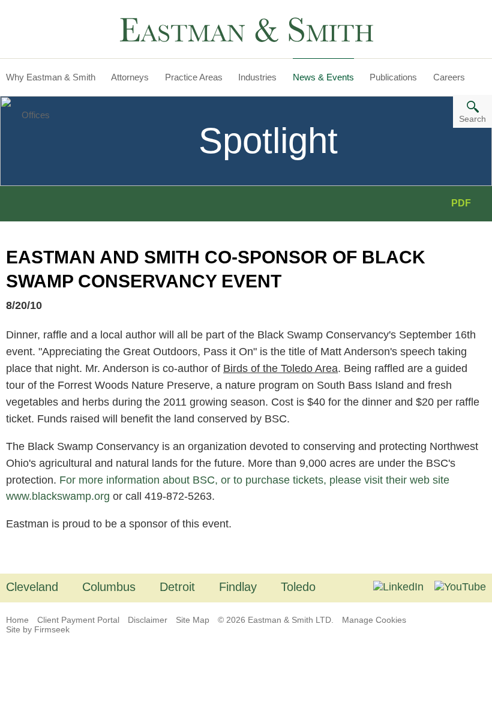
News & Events (323, 77)
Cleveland (32, 586)
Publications (393, 77)
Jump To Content (56, 14)
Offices (36, 115)
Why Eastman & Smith (50, 77)
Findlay (238, 586)
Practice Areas (194, 77)
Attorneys (130, 77)
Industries (257, 77)
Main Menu (41, 14)
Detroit (177, 586)
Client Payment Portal (78, 620)
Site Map (192, 620)
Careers (449, 77)
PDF (461, 203)
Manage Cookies (374, 620)
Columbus (109, 586)
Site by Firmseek (38, 629)
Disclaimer (147, 620)
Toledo (298, 586)
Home (17, 620)
